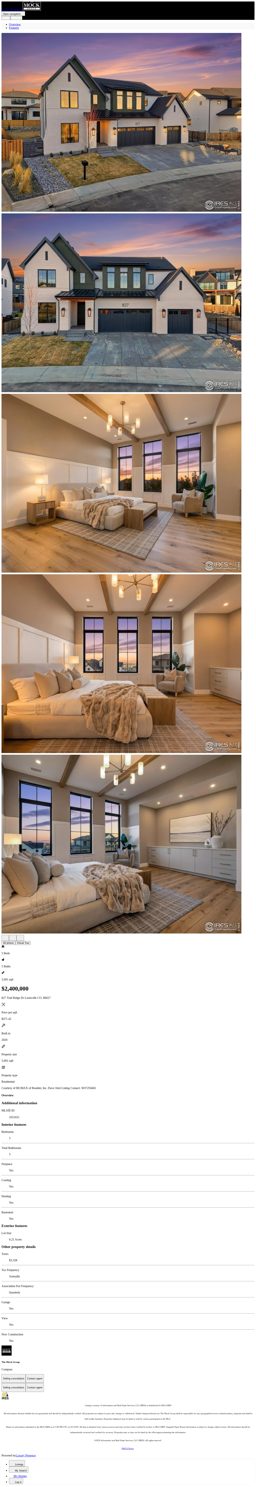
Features (14, 27)
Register (16, 17)
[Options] (5, 938)
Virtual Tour (23, 943)
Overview (15, 24)
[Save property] (12, 938)
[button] (128, 123)
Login (6, 17)
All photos (8, 943)
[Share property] (20, 938)
